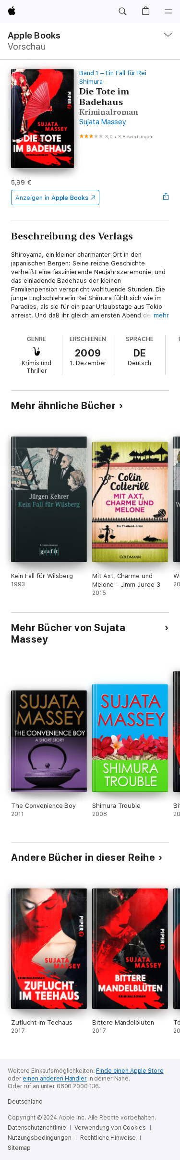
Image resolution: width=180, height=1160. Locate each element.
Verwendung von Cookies (109, 1127)
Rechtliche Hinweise (108, 1137)
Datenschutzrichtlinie (37, 1127)
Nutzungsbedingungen (40, 1137)
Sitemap (19, 1148)
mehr (161, 315)
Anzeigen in (51, 197)
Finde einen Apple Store (129, 1071)
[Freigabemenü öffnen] (166, 197)
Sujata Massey (102, 122)
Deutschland (25, 1101)
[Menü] (168, 11)
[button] (122, 11)
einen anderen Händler (54, 1078)
